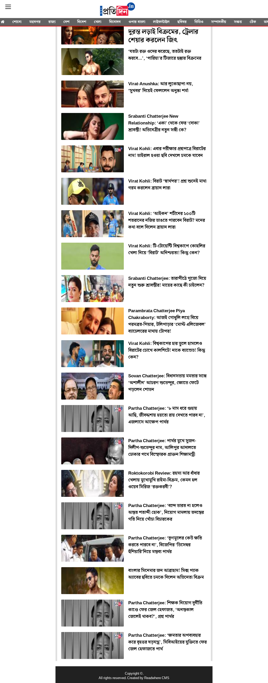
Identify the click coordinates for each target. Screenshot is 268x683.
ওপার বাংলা (137, 22)
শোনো (16, 22)
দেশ (66, 22)
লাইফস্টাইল (161, 22)
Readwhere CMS (156, 678)
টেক (253, 22)
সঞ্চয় (238, 22)
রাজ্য (51, 22)
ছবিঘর (182, 22)
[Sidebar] (8, 7)
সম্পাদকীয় (218, 22)
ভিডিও (198, 22)
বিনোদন (115, 22)
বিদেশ (81, 22)
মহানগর (35, 22)
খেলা (97, 22)
